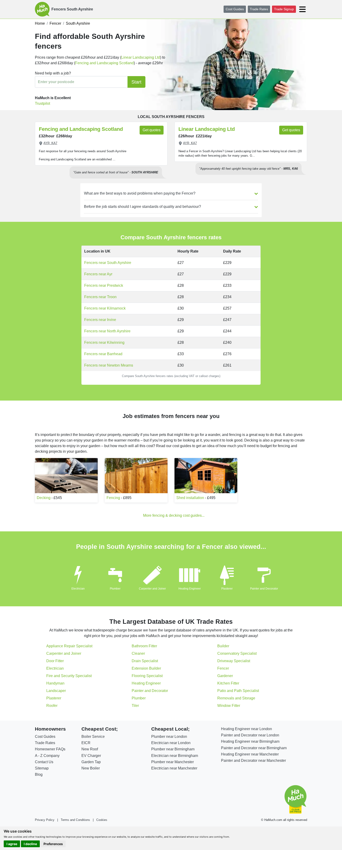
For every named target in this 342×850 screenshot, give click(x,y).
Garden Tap (91, 762)
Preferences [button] (53, 844)
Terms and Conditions (75, 820)
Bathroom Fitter (144, 646)
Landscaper (56, 691)
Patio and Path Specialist (238, 691)
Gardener (225, 676)
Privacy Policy (44, 820)
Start (136, 81)
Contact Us (44, 762)
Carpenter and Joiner (152, 588)
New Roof (89, 749)
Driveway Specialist (233, 661)
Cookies (101, 820)
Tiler (135, 706)
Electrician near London (171, 743)
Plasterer (227, 588)
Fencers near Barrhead (103, 354)
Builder (223, 646)
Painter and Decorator (264, 588)
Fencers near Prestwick (103, 285)
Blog (39, 774)
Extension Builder (146, 668)
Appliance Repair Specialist (69, 646)
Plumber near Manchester (172, 762)
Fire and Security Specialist (69, 676)
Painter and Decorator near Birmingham (254, 748)
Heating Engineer (189, 588)
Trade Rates (259, 9)
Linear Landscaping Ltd (140, 57)
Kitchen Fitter (228, 683)
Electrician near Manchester (174, 768)
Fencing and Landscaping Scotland (104, 63)
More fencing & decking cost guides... (174, 515)
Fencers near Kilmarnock (105, 308)
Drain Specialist (145, 661)
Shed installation (190, 498)
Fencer (223, 668)
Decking (43, 498)
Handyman (55, 683)
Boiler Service (93, 737)
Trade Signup (284, 9)
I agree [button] (12, 844)
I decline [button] (30, 844)
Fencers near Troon (100, 297)
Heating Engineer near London (246, 729)
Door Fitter (55, 661)
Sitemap (42, 768)
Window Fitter (228, 706)
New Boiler (90, 768)
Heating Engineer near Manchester (250, 754)
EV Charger (91, 756)
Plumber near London (169, 737)
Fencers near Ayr (98, 274)
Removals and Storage (236, 698)
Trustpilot (42, 103)
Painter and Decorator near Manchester (253, 760)
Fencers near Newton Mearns (108, 365)
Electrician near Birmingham (174, 756)
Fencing (113, 498)
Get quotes (152, 130)
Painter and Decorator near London (250, 735)
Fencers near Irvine (100, 320)
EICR (86, 743)
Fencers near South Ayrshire (107, 263)
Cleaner (138, 653)
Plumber (115, 588)
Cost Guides (235, 9)
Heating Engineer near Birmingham (250, 741)
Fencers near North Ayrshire (107, 331)
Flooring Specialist (147, 676)
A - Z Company (47, 756)
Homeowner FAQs (50, 749)
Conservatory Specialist (237, 653)
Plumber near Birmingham (172, 749)
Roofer (51, 706)
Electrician (78, 588)
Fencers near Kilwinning (104, 342)
